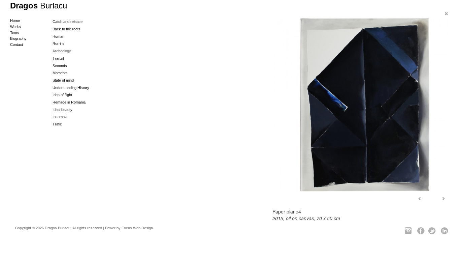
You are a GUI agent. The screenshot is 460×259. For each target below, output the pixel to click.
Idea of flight (62, 95)
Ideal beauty (62, 110)
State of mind (63, 80)
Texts (14, 33)
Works (15, 27)
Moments (60, 73)
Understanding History (71, 88)
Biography (18, 38)
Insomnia (60, 117)
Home (15, 21)
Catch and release (68, 22)
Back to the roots (66, 29)
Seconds (60, 66)
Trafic (57, 124)
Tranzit (58, 58)
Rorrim (58, 43)
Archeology (62, 51)
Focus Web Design (137, 228)
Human (58, 36)
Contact (16, 44)
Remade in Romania (69, 102)
